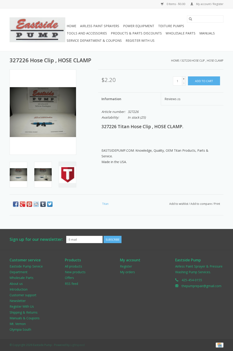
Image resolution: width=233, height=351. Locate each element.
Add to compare (201, 204)
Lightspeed (77, 345)
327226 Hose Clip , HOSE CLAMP (202, 60)
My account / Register (209, 4)
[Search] (190, 19)
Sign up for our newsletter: (36, 239)
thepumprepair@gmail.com (201, 286)
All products (73, 266)
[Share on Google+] (22, 204)
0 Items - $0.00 (176, 4)
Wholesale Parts (180, 33)
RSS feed (71, 283)
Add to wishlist (179, 204)
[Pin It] (29, 204)
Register (126, 266)
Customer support (23, 295)
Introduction (19, 289)
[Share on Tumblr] (43, 204)
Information (111, 99)
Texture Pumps (171, 26)
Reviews (172, 99)
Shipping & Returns (24, 312)
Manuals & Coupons (25, 318)
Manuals (207, 33)
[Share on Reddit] (36, 204)
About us (16, 283)
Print (217, 204)
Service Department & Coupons (94, 40)
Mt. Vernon (18, 324)
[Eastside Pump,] (37, 29)
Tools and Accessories (87, 33)
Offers (69, 278)
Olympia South (20, 329)
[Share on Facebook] (15, 204)
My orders (127, 272)
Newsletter (18, 301)
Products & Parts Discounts (136, 33)
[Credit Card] (218, 345)
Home (71, 26)
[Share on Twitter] (50, 204)
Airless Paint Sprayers (99, 26)
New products (75, 272)
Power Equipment (138, 26)
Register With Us (140, 40)
